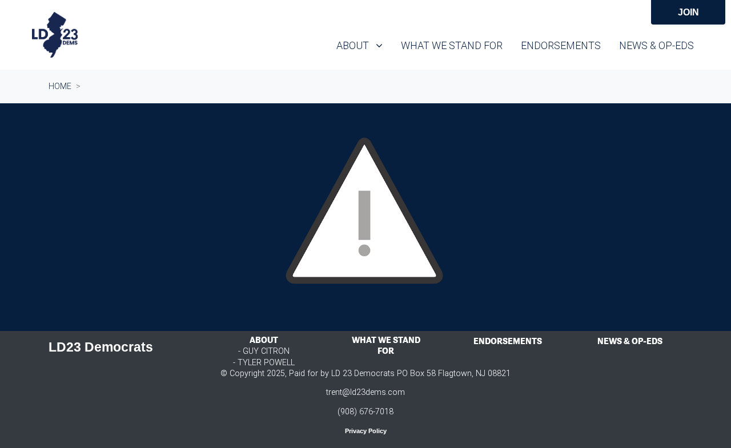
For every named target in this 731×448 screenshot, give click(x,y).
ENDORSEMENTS (507, 341)
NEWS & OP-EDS (629, 341)
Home (60, 86)
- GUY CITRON (264, 351)
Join (688, 12)
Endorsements (561, 45)
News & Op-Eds (656, 45)
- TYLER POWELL (264, 363)
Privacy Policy (366, 430)
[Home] (55, 34)
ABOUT (264, 339)
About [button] (364, 45)
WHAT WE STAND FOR (386, 345)
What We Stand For (452, 45)
